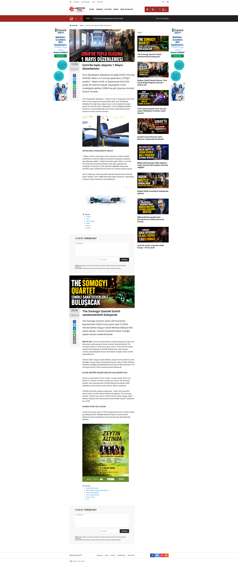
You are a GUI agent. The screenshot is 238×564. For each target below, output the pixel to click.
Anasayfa (100, 555)
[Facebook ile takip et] (152, 555)
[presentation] (76, 18)
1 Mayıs (88, 217)
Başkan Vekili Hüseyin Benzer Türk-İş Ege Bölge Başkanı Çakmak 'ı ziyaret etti (117, 18)
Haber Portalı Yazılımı (79, 561)
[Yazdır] (74, 92)
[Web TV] (163, 2)
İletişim (113, 555)
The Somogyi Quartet (92, 495)
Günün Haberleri (85, 2)
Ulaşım (88, 223)
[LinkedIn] (74, 82)
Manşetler (76, 2)
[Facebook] (74, 75)
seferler (88, 228)
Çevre (91, 9)
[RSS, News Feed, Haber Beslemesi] (166, 555)
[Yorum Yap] (74, 96)
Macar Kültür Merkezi (92, 492)
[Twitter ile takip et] (157, 555)
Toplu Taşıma (90, 221)
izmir (87, 219)
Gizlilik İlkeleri (121, 555)
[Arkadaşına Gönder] (74, 89)
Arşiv (93, 2)
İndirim (88, 225)
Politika (108, 9)
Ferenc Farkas (90, 497)
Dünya (115, 9)
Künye (107, 555)
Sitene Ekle (100, 2)
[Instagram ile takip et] (161, 555)
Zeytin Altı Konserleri (92, 488)
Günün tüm (162, 18)
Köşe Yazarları (126, 9)
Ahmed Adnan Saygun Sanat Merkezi (97, 490)
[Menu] (147, 9)
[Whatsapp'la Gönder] (74, 85)
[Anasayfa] (70, 2)
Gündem (99, 9)
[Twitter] (74, 78)
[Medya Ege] (77, 9)
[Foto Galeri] (168, 2)
